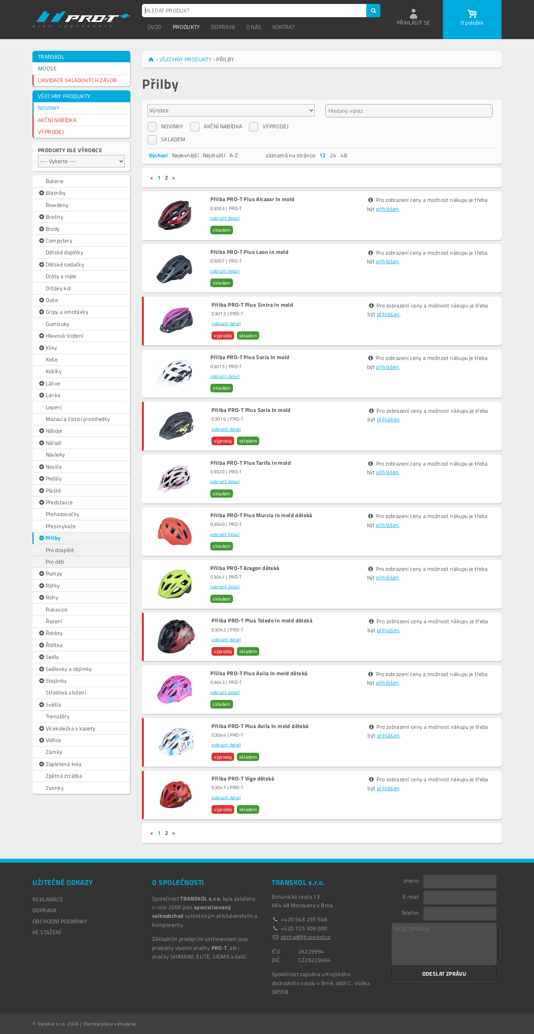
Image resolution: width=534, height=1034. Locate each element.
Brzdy (53, 229)
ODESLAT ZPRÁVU (444, 973)
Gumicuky (58, 324)
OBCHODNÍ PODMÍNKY (60, 921)
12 (322, 155)
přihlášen (387, 209)
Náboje (54, 430)
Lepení (54, 407)
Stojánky (56, 680)
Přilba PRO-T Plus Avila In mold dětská (258, 673)
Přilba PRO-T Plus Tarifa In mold (250, 462)
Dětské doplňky (65, 252)
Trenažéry (58, 716)
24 (333, 155)
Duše (52, 300)
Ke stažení (46, 932)
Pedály (54, 478)
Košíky (54, 371)
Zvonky (55, 788)
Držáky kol (58, 288)
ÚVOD (154, 27)
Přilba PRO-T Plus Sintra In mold (252, 304)
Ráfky (53, 585)
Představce (59, 502)
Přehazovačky (63, 514)
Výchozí (158, 155)
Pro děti (55, 561)
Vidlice (53, 740)
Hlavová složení (65, 335)
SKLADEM (173, 139)
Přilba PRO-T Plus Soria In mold (249, 357)
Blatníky (56, 193)
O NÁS (254, 27)
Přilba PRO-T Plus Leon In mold (249, 251)
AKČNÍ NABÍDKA (57, 120)
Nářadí (53, 443)
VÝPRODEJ (51, 132)
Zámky (54, 752)
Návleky (55, 454)
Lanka (53, 395)
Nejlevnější (185, 155)
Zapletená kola (64, 764)
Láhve (53, 383)
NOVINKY (49, 108)
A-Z (233, 155)
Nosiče (54, 466)
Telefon (410, 912)
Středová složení (66, 692)
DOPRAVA (223, 27)
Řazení (54, 621)
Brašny (54, 216)
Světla (53, 704)
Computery (59, 240)
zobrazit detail (225, 218)
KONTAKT (283, 27)
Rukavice (57, 609)
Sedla (52, 657)
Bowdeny (57, 205)
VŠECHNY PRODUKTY (64, 96)
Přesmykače (61, 526)
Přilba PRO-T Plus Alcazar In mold (252, 199)
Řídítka (54, 645)
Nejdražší (214, 155)
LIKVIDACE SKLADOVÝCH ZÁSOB (77, 80)
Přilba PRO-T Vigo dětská (242, 778)
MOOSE (47, 68)
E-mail (411, 896)
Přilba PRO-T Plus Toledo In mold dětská (261, 620)
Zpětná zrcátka (64, 775)
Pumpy (54, 573)
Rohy (52, 597)
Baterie (55, 181)
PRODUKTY (186, 27)
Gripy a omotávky (67, 312)
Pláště (53, 490)
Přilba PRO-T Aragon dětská (244, 568)
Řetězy (54, 633)
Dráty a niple (61, 276)
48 (343, 155)
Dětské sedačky (65, 264)
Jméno (411, 880)
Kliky (51, 347)
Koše (52, 359)
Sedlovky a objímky (69, 669)
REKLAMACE (48, 899)
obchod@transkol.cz (305, 937)
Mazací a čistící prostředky (78, 419)
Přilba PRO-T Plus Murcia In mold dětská (261, 515)
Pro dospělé (60, 550)
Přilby (52, 538)
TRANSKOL (51, 56)
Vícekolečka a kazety (71, 728)
